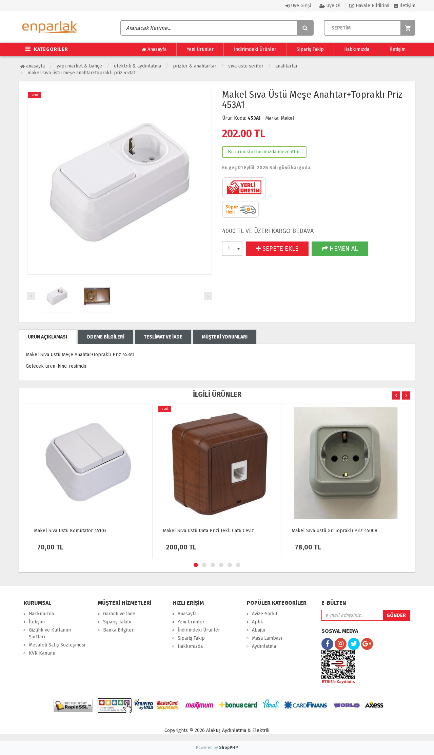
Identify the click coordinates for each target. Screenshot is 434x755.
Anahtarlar (286, 66)
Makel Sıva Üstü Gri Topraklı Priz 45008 (334, 531)
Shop (228, 747)
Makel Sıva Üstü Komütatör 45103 (70, 531)
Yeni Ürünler (200, 49)
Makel (287, 118)
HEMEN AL (343, 248)
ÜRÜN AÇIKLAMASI (47, 337)
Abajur (259, 630)
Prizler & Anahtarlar (194, 66)
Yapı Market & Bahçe (79, 66)
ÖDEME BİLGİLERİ (105, 337)
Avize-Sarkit (264, 614)
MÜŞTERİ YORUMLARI (225, 337)
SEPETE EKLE (279, 248)
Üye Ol (333, 5)
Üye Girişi (300, 5)
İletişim (406, 5)
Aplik (257, 622)
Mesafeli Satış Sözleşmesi (57, 645)
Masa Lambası (267, 638)
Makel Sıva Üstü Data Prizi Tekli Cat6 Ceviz (208, 531)
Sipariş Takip (310, 49)
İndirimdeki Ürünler (255, 49)
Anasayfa (156, 49)
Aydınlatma (264, 646)
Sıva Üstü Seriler (245, 66)
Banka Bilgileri (119, 630)
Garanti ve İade (119, 614)
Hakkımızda (356, 49)
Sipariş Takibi (117, 622)
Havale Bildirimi (371, 5)
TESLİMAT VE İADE (163, 337)
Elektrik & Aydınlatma (137, 66)
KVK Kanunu (42, 653)
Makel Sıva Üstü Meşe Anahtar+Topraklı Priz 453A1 (81, 73)
